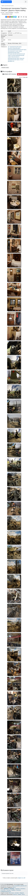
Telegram (22, 893)
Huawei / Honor (21, 894)
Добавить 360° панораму (10, 74)
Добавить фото (23, 74)
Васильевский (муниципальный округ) (17, 49)
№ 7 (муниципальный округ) (14, 46)
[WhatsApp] (12, 17)
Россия (2, 12)
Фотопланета (7, 2)
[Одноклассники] (8, 17)
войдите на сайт (21, 877)
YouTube (17, 893)
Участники (3, 890)
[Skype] (16, 17)
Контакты (23, 888)
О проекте (17, 888)
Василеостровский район (14, 48)
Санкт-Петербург (9, 12)
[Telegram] (14, 17)
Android (15, 894)
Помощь (8, 890)
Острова (17, 12)
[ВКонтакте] (6, 17)
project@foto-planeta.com (20, 885)
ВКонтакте (11, 893)
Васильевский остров (7, 14)
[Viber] (10, 17)
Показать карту (5, 67)
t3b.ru (14, 887)
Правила (13, 890)
